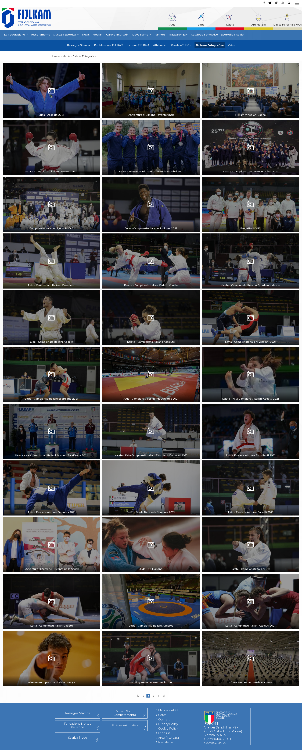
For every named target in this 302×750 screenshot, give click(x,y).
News (86, 34)
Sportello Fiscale (232, 34)
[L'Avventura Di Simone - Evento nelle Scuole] (51, 549)
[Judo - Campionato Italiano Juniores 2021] (151, 209)
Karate (230, 24)
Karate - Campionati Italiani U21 (250, 569)
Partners (160, 34)
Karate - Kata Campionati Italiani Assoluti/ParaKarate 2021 (51, 455)
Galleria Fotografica (210, 45)
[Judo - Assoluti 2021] (51, 95)
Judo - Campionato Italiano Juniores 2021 (151, 228)
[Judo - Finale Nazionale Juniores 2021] (151, 493)
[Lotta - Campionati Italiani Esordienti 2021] (51, 379)
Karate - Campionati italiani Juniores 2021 (51, 171)
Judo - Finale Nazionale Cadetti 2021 (250, 512)
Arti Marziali (258, 24)
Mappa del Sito (169, 710)
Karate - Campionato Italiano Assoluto (151, 341)
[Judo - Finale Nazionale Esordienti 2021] (250, 436)
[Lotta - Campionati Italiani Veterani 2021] (250, 323)
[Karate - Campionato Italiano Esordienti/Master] (250, 266)
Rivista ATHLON (181, 45)
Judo (172, 24)
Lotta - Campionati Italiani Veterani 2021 (250, 341)
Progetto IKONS (250, 228)
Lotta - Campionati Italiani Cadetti (51, 625)
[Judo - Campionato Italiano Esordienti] (51, 266)
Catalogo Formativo (204, 34)
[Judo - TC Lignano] (151, 549)
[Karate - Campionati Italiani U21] (250, 549)
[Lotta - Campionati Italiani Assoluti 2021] (250, 606)
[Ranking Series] (151, 663)
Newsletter (166, 742)
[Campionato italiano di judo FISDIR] (51, 209)
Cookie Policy (168, 728)
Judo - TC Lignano (150, 569)
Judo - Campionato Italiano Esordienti (51, 285)
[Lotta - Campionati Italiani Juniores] (151, 611)
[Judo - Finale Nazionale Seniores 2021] (51, 493)
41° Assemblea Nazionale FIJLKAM (250, 682)
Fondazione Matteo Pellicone (77, 725)
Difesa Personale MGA (287, 24)
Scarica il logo (77, 737)
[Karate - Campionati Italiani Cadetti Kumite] (151, 266)
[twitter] (270, 3)
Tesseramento (40, 34)
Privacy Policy (168, 724)
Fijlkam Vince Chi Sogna (250, 114)
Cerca (162, 715)
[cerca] (289, 3)
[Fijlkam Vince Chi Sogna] (250, 95)
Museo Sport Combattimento (125, 713)
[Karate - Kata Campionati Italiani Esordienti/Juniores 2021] (151, 436)
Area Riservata (168, 737)
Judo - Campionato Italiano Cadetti (51, 341)
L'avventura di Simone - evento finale (151, 114)
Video (231, 45)
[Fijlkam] (39, 18)
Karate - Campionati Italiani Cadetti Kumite (151, 285)
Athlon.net (160, 45)
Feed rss (164, 733)
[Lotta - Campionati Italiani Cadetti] (51, 606)
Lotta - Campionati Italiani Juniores (151, 625)
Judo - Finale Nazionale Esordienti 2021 (250, 455)
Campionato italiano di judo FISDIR (52, 228)
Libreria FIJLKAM (138, 45)
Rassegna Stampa (78, 45)
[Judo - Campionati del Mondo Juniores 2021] (151, 379)
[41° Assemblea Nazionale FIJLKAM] (250, 663)
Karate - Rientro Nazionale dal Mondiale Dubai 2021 (151, 171)
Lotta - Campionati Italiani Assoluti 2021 (250, 625)
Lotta (201, 24)
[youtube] (283, 3)
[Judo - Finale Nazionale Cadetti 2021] (250, 493)
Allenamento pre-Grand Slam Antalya (51, 682)
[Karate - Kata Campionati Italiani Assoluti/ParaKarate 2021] (51, 436)
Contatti (164, 719)
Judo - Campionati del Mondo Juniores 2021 (151, 398)
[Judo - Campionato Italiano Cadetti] (51, 323)
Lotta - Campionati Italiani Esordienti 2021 (51, 398)
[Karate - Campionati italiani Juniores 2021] (51, 152)
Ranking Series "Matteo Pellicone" (151, 682)
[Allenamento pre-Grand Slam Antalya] (51, 663)
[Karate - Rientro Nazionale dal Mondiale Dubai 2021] (151, 152)
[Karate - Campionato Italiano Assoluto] (151, 323)
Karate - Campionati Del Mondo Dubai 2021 (250, 171)
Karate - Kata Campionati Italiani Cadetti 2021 (250, 398)
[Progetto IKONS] (250, 209)
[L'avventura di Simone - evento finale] (151, 95)
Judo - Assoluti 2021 (51, 114)
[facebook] (264, 3)
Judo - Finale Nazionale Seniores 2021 (52, 512)
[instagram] (277, 3)
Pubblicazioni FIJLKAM (108, 45)
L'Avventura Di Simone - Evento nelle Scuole (51, 569)
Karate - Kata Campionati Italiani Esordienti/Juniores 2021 (151, 455)
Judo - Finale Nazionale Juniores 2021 (151, 512)
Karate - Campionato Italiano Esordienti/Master (250, 285)
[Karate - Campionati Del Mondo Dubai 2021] (250, 152)
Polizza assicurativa (125, 725)
